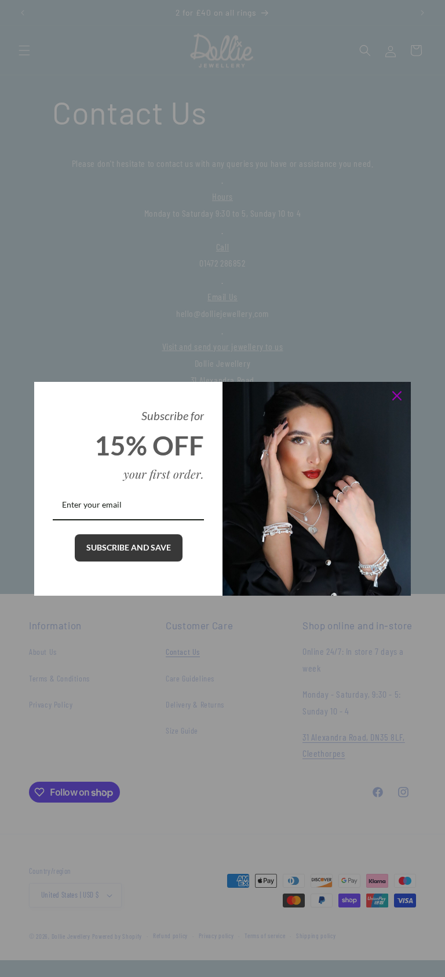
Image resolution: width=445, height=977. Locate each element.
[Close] (397, 396)
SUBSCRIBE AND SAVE (128, 547)
